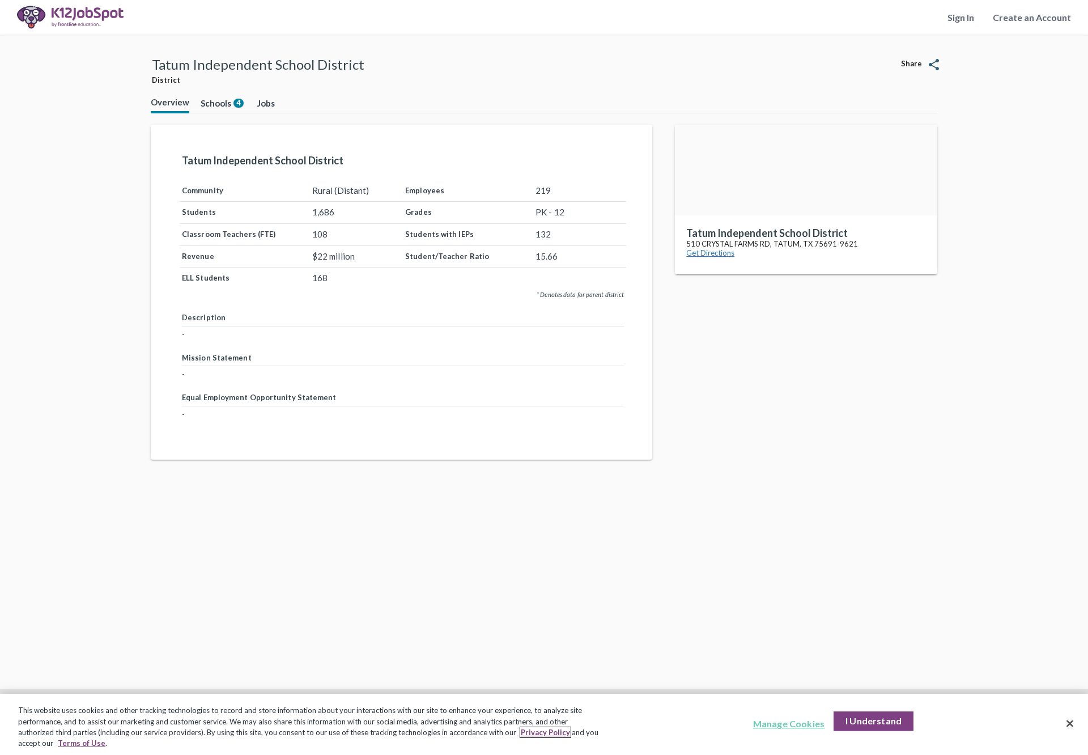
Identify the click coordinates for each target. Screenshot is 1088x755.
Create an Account (1032, 17)
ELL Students (206, 277)
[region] (544, 724)
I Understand (873, 720)
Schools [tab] (221, 103)
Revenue (198, 256)
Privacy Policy (545, 732)
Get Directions (710, 252)
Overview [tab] (170, 102)
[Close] (1069, 723)
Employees (424, 190)
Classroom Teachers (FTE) (228, 234)
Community (202, 190)
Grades (418, 212)
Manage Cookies (788, 723)
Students (199, 212)
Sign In (960, 17)
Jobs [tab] (266, 103)
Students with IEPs (439, 234)
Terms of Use (81, 743)
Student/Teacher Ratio (447, 256)
